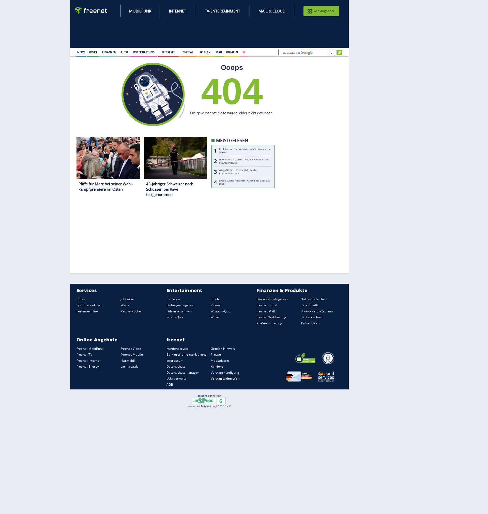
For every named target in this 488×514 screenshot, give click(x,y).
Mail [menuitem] (219, 52)
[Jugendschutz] (209, 400)
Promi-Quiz (174, 317)
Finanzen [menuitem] (109, 52)
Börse (81, 299)
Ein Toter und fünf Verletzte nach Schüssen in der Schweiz (245, 150)
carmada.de (130, 366)
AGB (169, 384)
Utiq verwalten (177, 379)
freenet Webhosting (271, 317)
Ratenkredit (309, 305)
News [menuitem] (81, 52)
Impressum (175, 360)
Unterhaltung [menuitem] (144, 52)
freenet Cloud (266, 305)
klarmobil (128, 360)
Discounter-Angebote (272, 299)
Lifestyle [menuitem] (168, 52)
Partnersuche (131, 311)
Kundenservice (177, 349)
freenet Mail (265, 311)
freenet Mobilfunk (90, 349)
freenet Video (131, 349)
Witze (215, 317)
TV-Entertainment (222, 10)
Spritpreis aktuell (89, 305)
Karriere (217, 366)
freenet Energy (88, 366)
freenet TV (84, 354)
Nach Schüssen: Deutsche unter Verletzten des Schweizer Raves (244, 161)
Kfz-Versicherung (269, 323)
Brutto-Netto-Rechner (317, 311)
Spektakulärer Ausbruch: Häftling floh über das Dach (244, 182)
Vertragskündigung (225, 372)
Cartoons (173, 299)
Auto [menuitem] (124, 52)
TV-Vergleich (310, 323)
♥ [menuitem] (244, 52)
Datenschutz (176, 366)
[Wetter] (260, 52)
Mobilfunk (140, 10)
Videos (216, 305)
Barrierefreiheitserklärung (186, 354)
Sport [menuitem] (93, 52)
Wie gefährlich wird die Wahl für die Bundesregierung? (238, 172)
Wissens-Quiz (221, 311)
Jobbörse (127, 299)
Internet (177, 10)
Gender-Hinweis (223, 349)
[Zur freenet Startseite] (91, 10)
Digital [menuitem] (187, 52)
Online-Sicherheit (314, 299)
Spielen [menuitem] (205, 52)
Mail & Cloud (271, 10)
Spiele (215, 299)
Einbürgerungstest (180, 305)
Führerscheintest (179, 311)
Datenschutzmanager (182, 372)
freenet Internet (89, 360)
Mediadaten (220, 360)
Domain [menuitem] (232, 52)
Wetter (126, 305)
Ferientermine (87, 311)
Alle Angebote (324, 11)
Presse (216, 354)
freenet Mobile (132, 354)
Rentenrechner (312, 317)
